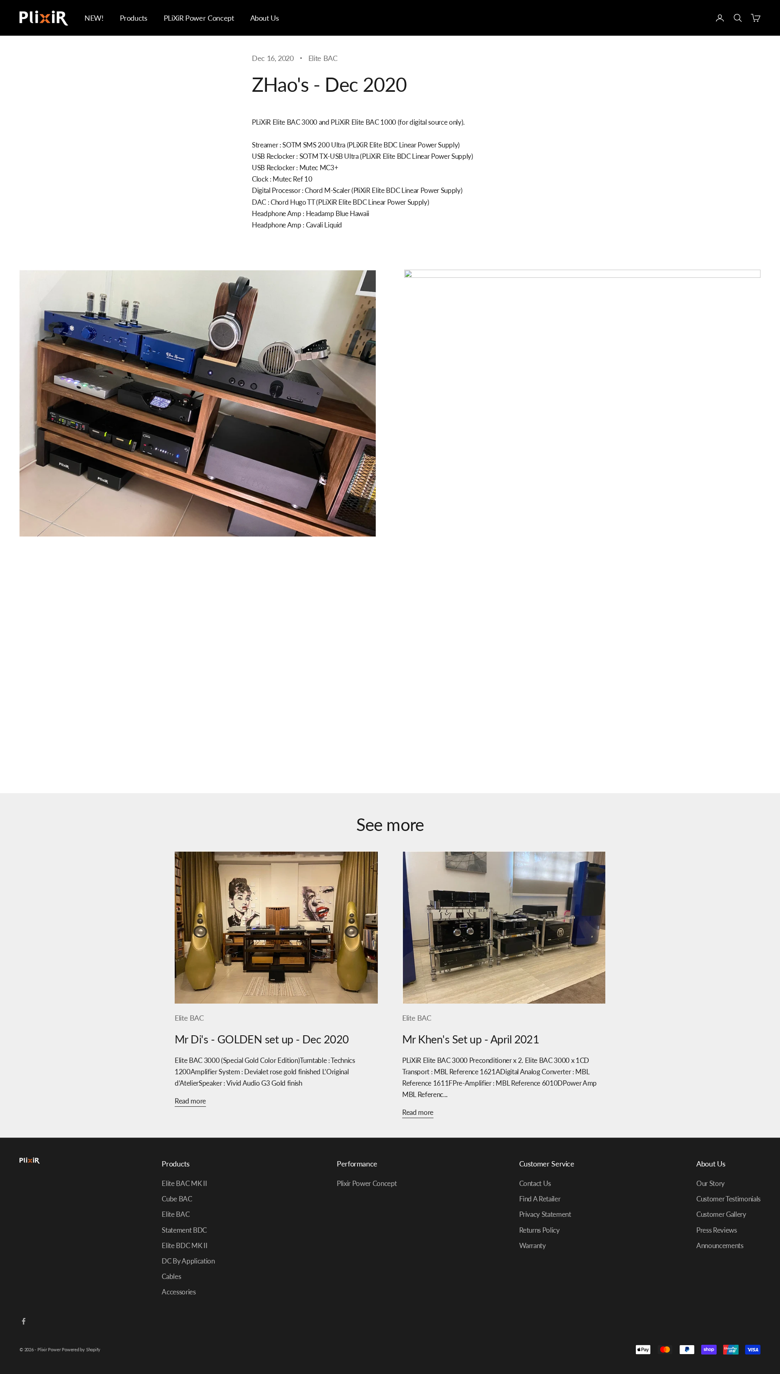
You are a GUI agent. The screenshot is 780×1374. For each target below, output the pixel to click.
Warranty (532, 1245)
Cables (171, 1276)
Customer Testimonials (728, 1198)
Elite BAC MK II (184, 1183)
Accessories (178, 1291)
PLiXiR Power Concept (199, 17)
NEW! (94, 17)
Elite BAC (323, 58)
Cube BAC (177, 1198)
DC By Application (188, 1261)
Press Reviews (716, 1230)
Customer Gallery (721, 1214)
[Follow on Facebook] (24, 1321)
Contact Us (535, 1183)
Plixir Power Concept (367, 1183)
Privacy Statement (545, 1214)
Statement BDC (184, 1230)
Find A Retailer (540, 1198)
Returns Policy (539, 1230)
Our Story (710, 1183)
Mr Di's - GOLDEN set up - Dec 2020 (262, 1039)
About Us (264, 17)
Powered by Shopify (81, 1349)
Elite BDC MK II (184, 1245)
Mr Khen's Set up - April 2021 (470, 1039)
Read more (190, 1101)
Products (133, 17)
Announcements (719, 1245)
